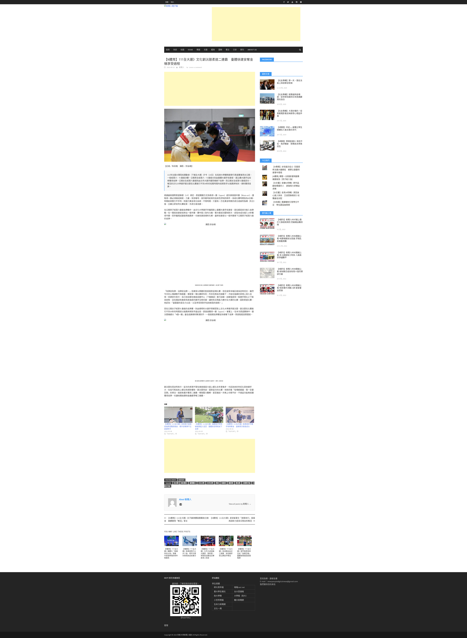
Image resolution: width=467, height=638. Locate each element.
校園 (182, 50)
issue (190, 50)
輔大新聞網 (239, 600)
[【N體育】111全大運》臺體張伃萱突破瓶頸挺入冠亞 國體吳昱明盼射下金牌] (209, 415)
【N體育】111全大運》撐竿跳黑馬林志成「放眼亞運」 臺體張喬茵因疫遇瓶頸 (244, 553)
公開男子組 (246, 483)
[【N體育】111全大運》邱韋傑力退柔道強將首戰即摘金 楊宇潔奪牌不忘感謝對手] (178, 415)
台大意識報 (239, 591)
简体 (172, 2)
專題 (198, 50)
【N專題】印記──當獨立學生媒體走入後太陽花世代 (289, 128)
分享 (235, 50)
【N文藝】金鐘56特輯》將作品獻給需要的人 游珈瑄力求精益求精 (286, 186)
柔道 (217, 483)
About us (252, 50)
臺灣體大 (193, 483)
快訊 (175, 50)
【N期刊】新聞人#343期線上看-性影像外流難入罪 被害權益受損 (289, 288)
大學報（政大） (241, 596)
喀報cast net (239, 587)
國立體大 (184, 483)
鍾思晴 (231, 483)
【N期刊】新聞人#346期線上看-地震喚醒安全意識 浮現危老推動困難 (289, 238)
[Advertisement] (256, 24)
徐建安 (223, 483)
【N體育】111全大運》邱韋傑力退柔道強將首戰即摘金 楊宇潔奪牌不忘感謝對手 (178, 426)
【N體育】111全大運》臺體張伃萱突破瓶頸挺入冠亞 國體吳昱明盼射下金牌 (208, 426)
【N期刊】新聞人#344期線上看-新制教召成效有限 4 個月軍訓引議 (290, 271)
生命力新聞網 (220, 604)
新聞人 (181, 67)
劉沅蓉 (238, 483)
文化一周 (218, 608)
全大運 (176, 483)
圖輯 (220, 50)
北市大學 (210, 483)
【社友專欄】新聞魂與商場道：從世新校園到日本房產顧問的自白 (289, 97)
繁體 (166, 2)
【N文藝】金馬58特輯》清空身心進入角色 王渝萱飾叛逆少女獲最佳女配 (286, 195)
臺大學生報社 (220, 591)
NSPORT (181, 480)
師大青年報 (219, 587)
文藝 (205, 50)
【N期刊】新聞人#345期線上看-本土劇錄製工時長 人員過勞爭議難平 (289, 255)
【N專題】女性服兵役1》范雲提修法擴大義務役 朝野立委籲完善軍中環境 (286, 169)
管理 (166, 625)
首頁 (168, 50)
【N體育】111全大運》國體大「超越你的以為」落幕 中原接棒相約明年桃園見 (171, 553)
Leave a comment (195, 67)
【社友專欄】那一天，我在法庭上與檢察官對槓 (289, 81)
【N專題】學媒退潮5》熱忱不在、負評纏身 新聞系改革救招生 (289, 144)
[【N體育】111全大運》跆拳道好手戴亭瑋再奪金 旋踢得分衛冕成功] (240, 415)
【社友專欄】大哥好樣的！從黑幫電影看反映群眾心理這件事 (289, 113)
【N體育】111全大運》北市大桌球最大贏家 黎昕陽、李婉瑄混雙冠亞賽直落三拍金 (207, 553)
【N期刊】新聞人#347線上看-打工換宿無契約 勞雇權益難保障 (290, 222)
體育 (213, 50)
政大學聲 (218, 596)
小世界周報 (219, 600)
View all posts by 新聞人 (240, 504)
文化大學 (201, 483)
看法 (227, 50)
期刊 (242, 50)
